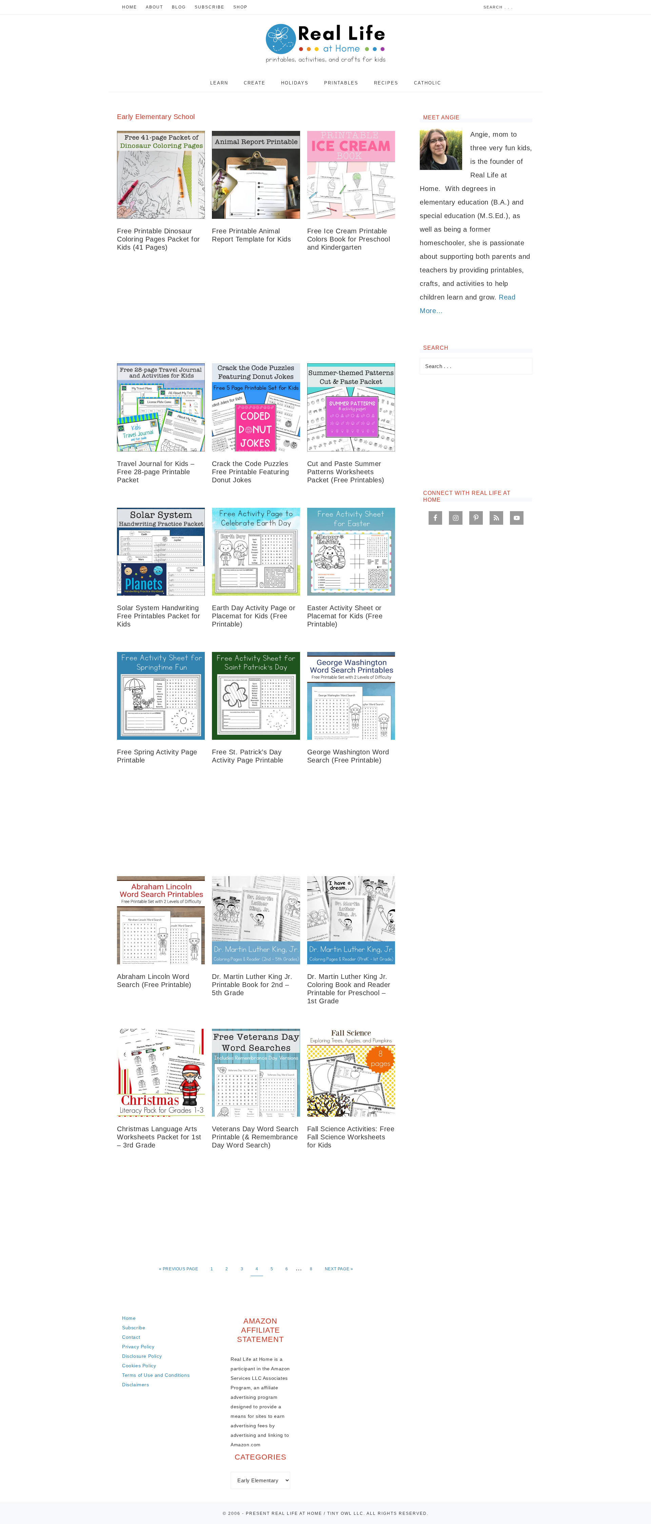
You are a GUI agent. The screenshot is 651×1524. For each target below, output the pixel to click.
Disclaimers (135, 1384)
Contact (131, 1337)
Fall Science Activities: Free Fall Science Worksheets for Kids (351, 1137)
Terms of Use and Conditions (156, 1375)
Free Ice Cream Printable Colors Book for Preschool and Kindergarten (348, 239)
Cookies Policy (139, 1365)
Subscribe (133, 1327)
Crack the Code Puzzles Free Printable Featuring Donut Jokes (250, 472)
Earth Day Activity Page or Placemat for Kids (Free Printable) (253, 616)
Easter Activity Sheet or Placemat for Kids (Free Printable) (345, 616)
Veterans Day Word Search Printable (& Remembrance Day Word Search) (255, 1137)
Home (129, 1318)
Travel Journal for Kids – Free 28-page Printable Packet (156, 472)
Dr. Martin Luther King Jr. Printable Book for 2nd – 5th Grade (252, 985)
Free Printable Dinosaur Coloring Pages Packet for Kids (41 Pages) (158, 239)
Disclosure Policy (142, 1356)
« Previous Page (178, 1269)
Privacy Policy (138, 1346)
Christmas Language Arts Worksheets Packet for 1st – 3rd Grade (159, 1137)
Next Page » (339, 1269)
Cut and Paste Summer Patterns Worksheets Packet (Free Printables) (345, 472)
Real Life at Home (325, 44)
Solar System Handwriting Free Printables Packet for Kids (158, 616)
